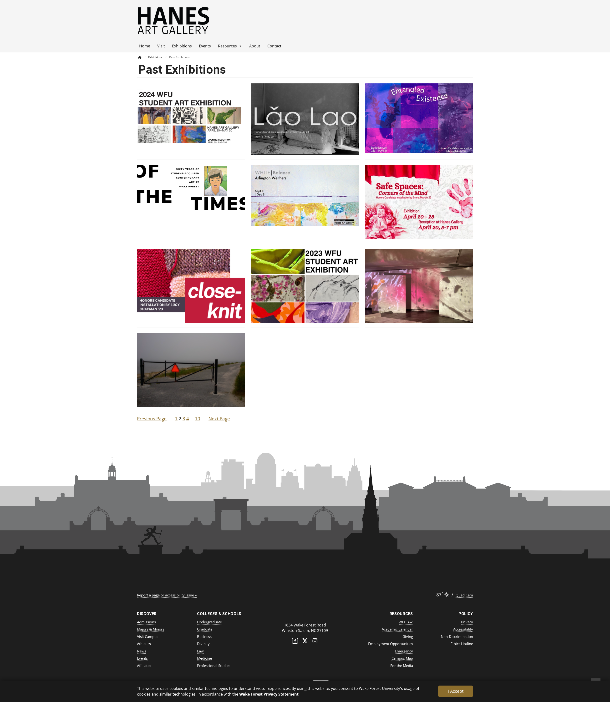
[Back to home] (140, 57)
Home (144, 46)
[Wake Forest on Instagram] (315, 642)
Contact (274, 46)
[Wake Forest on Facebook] (295, 642)
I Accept (455, 691)
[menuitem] (143, 57)
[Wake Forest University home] (305, 616)
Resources (227, 46)
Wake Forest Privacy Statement (269, 694)
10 (197, 419)
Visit (161, 46)
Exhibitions (182, 46)
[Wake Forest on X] (305, 642)
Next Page (219, 419)
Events (205, 46)
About (254, 46)
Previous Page (152, 419)
